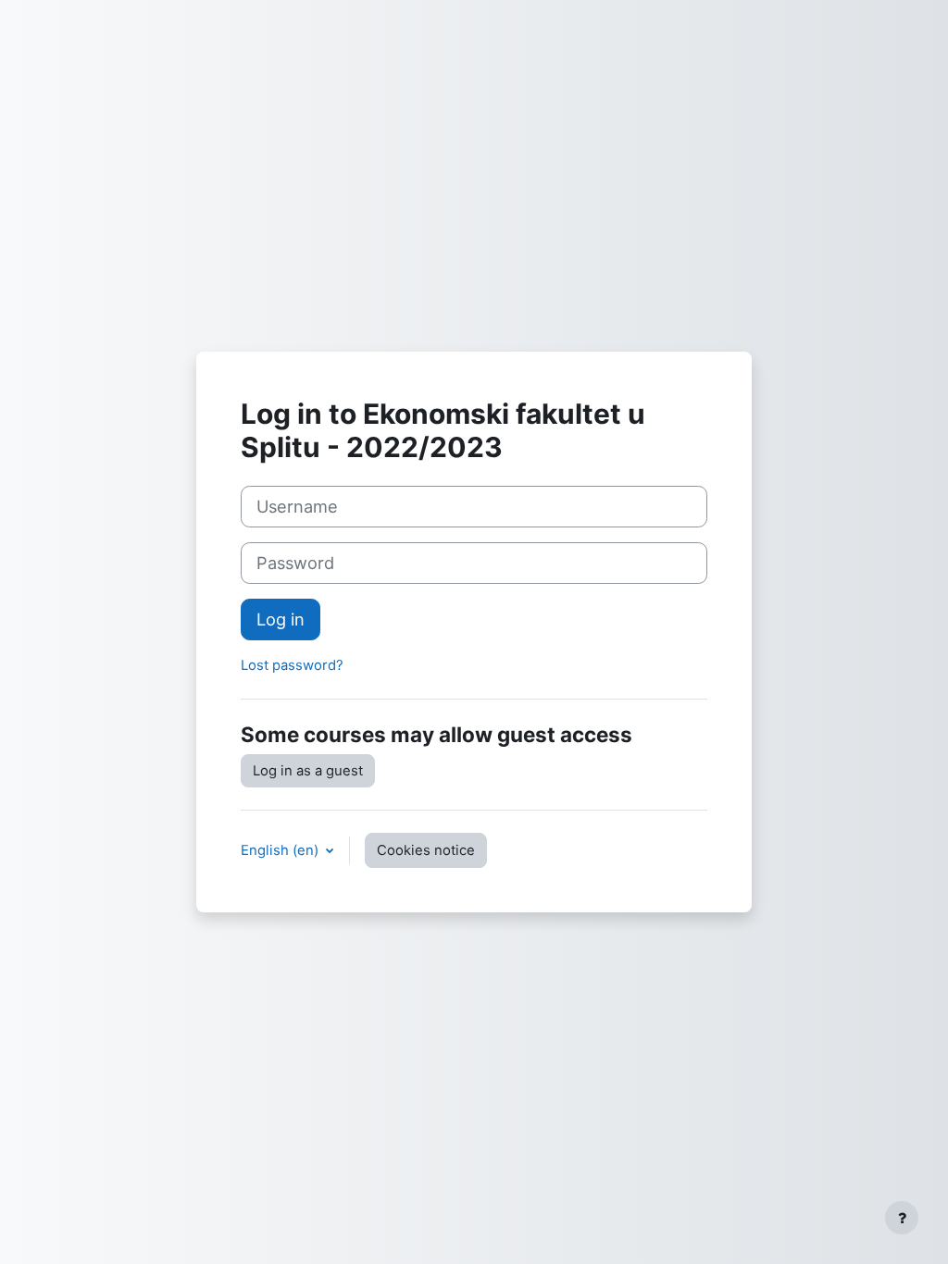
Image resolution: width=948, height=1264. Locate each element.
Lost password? (292, 665)
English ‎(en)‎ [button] (281, 850)
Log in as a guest (308, 770)
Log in (280, 619)
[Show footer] (901, 1217)
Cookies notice (426, 850)
